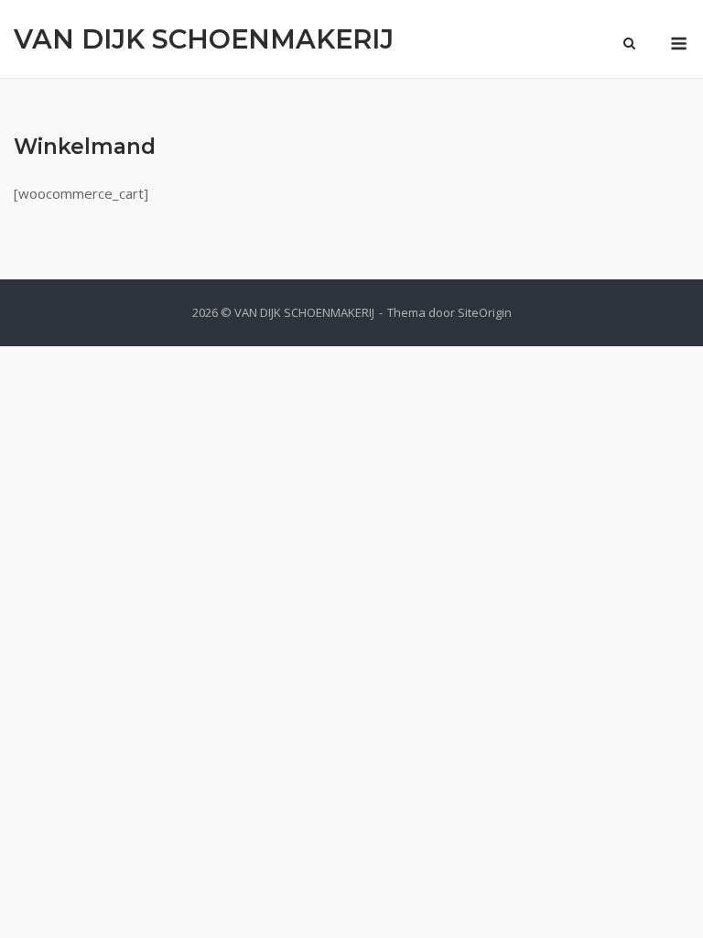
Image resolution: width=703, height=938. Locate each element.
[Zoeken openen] (629, 45)
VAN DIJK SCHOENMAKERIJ (204, 39)
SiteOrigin (485, 312)
